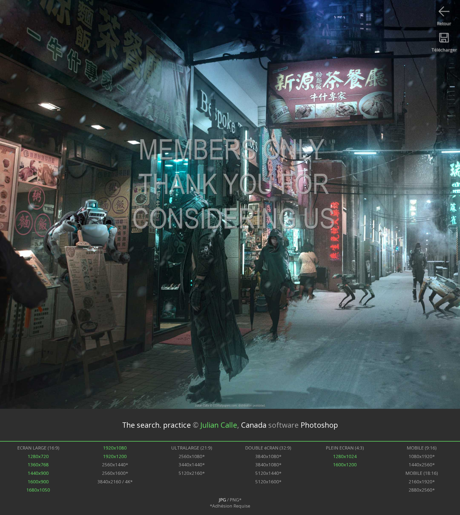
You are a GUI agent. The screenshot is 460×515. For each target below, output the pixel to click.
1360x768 (38, 465)
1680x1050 (38, 490)
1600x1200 (345, 465)
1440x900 (38, 473)
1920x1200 (115, 456)
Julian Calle (218, 425)
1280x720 (38, 456)
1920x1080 (115, 448)
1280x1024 (345, 456)
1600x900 (38, 482)
